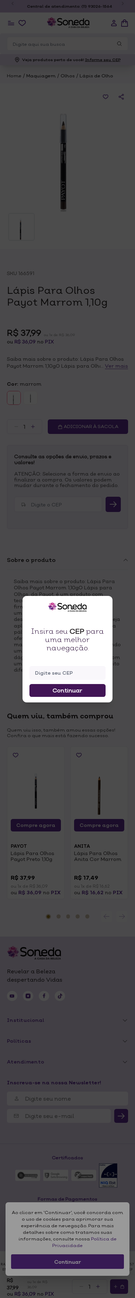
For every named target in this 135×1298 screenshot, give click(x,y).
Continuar (67, 690)
